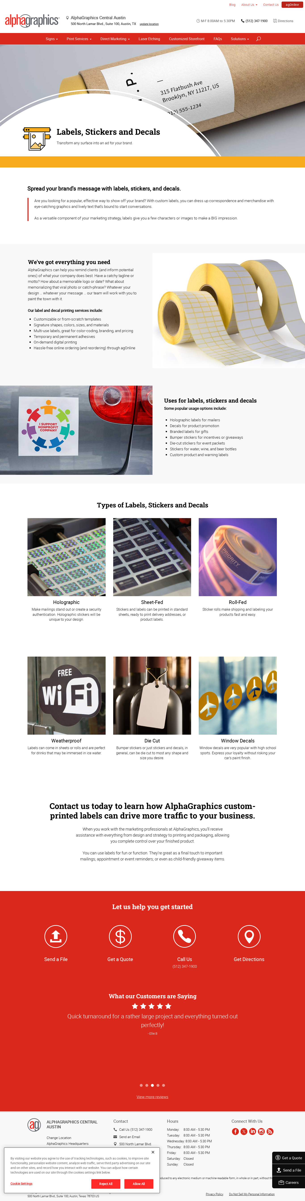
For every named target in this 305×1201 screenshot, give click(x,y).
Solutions (238, 38)
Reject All (105, 1184)
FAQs (218, 38)
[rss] (270, 1132)
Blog (232, 4)
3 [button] (152, 1085)
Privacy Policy (214, 1194)
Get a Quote (292, 1157)
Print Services (77, 38)
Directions (285, 21)
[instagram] (261, 1132)
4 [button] (158, 1085)
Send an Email (129, 1137)
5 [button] (163, 1085)
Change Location (59, 1137)
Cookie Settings (21, 1183)
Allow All (139, 1184)
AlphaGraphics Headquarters (68, 1143)
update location (149, 24)
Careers (292, 1182)
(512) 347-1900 (256, 21)
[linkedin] (253, 1132)
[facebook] (235, 1132)
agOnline (292, 4)
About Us (247, 4)
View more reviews (152, 1096)
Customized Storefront (187, 38)
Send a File (292, 1170)
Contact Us (271, 4)
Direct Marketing (113, 38)
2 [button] (147, 1085)
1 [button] (141, 1085)
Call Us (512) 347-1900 (135, 1129)
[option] (152, 1041)
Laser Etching (149, 38)
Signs (50, 38)
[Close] (153, 1152)
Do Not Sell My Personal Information (252, 1194)
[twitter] (244, 1132)
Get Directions (249, 959)
